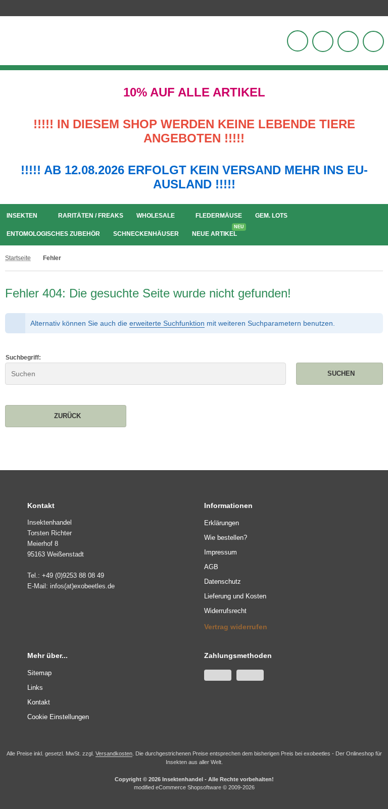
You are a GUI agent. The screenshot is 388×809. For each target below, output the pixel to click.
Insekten (22, 215)
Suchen (339, 373)
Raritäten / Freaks (90, 215)
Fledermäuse (219, 215)
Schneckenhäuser (146, 233)
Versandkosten (113, 753)
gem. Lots (271, 215)
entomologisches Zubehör (53, 233)
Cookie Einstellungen (58, 717)
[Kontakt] (380, 6)
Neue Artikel (217, 231)
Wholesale (155, 215)
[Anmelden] (322, 41)
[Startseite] (375, 6)
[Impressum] (385, 6)
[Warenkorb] (348, 41)
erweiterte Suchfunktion (167, 323)
